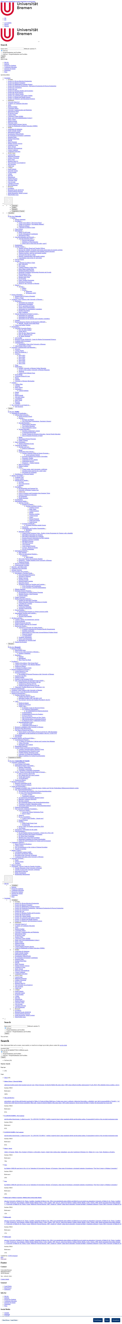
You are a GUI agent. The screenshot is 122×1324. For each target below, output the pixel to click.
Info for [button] (6, 883)
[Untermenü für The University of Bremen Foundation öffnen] (37, 809)
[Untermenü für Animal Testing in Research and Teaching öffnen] (39, 748)
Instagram (7, 1314)
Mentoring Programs (13, 156)
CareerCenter (11, 154)
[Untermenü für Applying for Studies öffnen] (27, 445)
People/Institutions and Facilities (12, 52)
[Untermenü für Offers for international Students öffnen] (37, 554)
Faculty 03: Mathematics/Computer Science (20, 84)
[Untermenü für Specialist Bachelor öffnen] (30, 423)
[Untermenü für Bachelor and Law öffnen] (29, 447)
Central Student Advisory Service (17, 124)
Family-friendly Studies (14, 130)
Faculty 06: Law (12, 89)
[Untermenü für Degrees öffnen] (24, 418)
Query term (4, 48)
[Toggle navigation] (38, 41)
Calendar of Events (13, 183)
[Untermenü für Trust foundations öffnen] (25, 831)
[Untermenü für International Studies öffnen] (27, 501)
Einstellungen (98, 1320)
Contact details (5, 1279)
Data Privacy (8, 1288)
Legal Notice (8, 1286)
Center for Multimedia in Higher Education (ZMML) (23, 126)
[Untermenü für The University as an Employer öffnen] (29, 405)
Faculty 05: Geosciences (15, 87)
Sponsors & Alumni (9, 68)
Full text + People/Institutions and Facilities (15, 54)
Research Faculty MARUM (16, 190)
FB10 (6, 1077)
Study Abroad (12, 146)
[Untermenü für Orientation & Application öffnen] (27, 413)
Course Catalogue (13, 150)
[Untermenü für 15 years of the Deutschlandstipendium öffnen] (41, 793)
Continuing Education (10, 67)
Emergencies (11, 177)
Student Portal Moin (13, 138)
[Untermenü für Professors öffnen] (21, 301)
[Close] (8, 410)
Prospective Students (10, 65)
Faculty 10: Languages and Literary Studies (20, 95)
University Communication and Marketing (20, 110)
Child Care (11, 166)
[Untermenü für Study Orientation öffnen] (25, 442)
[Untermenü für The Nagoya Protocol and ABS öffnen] (33, 730)
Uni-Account (11, 182)
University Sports (13, 170)
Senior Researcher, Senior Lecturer (18, 193)
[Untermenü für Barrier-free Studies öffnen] (26, 626)
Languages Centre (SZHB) (15, 116)
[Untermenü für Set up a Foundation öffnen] (30, 817)
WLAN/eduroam (13, 185)
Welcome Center (12, 122)
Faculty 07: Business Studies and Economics (20, 91)
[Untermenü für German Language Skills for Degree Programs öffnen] (49, 453)
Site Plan (10, 175)
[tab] (62, 1060)
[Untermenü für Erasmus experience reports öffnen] (42, 506)
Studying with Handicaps (15, 148)
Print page (3, 1259)
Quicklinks (7, 78)
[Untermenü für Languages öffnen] (22, 389)
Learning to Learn (13, 145)
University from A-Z (13, 102)
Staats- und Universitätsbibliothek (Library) (20, 118)
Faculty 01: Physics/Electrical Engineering (20, 81)
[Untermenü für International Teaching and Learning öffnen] (36, 613)
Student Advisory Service (15, 143)
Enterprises (7, 70)
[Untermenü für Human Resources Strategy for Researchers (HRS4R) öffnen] (46, 322)
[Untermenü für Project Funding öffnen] (24, 610)
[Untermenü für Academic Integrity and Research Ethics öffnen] (34, 738)
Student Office (12, 115)
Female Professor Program (15, 191)
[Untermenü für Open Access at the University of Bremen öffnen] (39, 652)
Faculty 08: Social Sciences (15, 92)
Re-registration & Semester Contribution (19, 135)
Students (6, 64)
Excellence (11, 188)
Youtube (6, 1313)
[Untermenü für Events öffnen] (26, 290)
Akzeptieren (115, 1320)
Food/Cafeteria (12, 169)
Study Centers (12, 119)
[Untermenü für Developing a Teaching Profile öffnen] (33, 573)
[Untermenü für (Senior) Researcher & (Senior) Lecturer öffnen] (38, 314)
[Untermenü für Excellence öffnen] (22, 221)
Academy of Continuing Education (18, 103)
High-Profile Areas (13, 194)
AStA (9, 105)
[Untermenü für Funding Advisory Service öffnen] (30, 695)
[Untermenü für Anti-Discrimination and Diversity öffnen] (35, 237)
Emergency (7, 1289)
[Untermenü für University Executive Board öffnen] (31, 328)
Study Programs (12, 142)
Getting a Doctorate (13, 158)
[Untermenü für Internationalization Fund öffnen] (33, 722)
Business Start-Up (13, 161)
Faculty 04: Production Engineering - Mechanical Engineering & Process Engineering (32, 86)
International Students (14, 132)
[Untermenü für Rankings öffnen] (21, 655)
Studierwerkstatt (12, 121)
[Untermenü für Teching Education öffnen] (30, 429)
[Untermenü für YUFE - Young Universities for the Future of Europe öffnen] (45, 772)
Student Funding (12, 107)
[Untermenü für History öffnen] (20, 285)
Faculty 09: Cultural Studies (16, 94)
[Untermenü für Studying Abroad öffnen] (29, 503)
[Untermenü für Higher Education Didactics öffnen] (31, 599)
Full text (5, 50)
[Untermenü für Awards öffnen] (20, 261)
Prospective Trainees (17, 892)
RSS (2, 1257)
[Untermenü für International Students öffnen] (28, 551)
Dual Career (11, 159)
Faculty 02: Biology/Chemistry (16, 83)
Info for (6, 62)
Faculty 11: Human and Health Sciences (19, 97)
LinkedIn (6, 1316)
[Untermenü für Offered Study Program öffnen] (29, 415)
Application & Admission (15, 129)
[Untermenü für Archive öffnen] (20, 354)
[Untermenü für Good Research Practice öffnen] (29, 740)
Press (5, 72)
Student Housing (12, 178)
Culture (10, 174)
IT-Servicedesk (12, 172)
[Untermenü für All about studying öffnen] (22, 618)
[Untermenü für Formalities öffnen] (22, 487)
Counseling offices (13, 108)
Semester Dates (12, 137)
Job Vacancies (12, 164)
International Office (13, 111)
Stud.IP (10, 140)
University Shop (12, 180)
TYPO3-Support (13, 1255)
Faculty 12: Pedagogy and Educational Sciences (21, 99)
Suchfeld (3, 1048)
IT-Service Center (13, 113)
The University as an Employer (16, 162)
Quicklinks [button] (7, 898)
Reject (107, 1320)
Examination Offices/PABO (16, 134)
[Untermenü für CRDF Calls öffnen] (26, 706)
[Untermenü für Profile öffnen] (16, 218)
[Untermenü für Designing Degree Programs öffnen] (31, 591)
